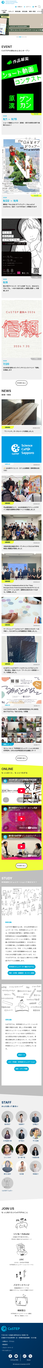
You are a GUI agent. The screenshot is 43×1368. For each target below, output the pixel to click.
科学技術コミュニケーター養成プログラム (21, 967)
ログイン (28, 6)
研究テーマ (21, 1055)
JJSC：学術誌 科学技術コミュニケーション (21, 1062)
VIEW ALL (21, 383)
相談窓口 (5, 1344)
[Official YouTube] (16, 1356)
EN (35, 6)
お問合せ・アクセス (8, 1341)
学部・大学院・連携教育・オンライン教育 (21, 973)
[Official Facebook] (10, 1356)
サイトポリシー (7, 1350)
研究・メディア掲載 (21, 1069)
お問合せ (19, 6)
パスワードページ (7, 1347)
